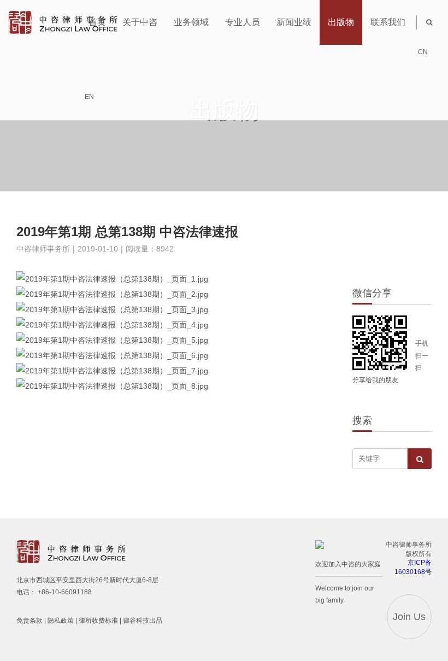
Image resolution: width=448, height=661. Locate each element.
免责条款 (29, 620)
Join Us (409, 616)
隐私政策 (61, 620)
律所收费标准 (98, 620)
